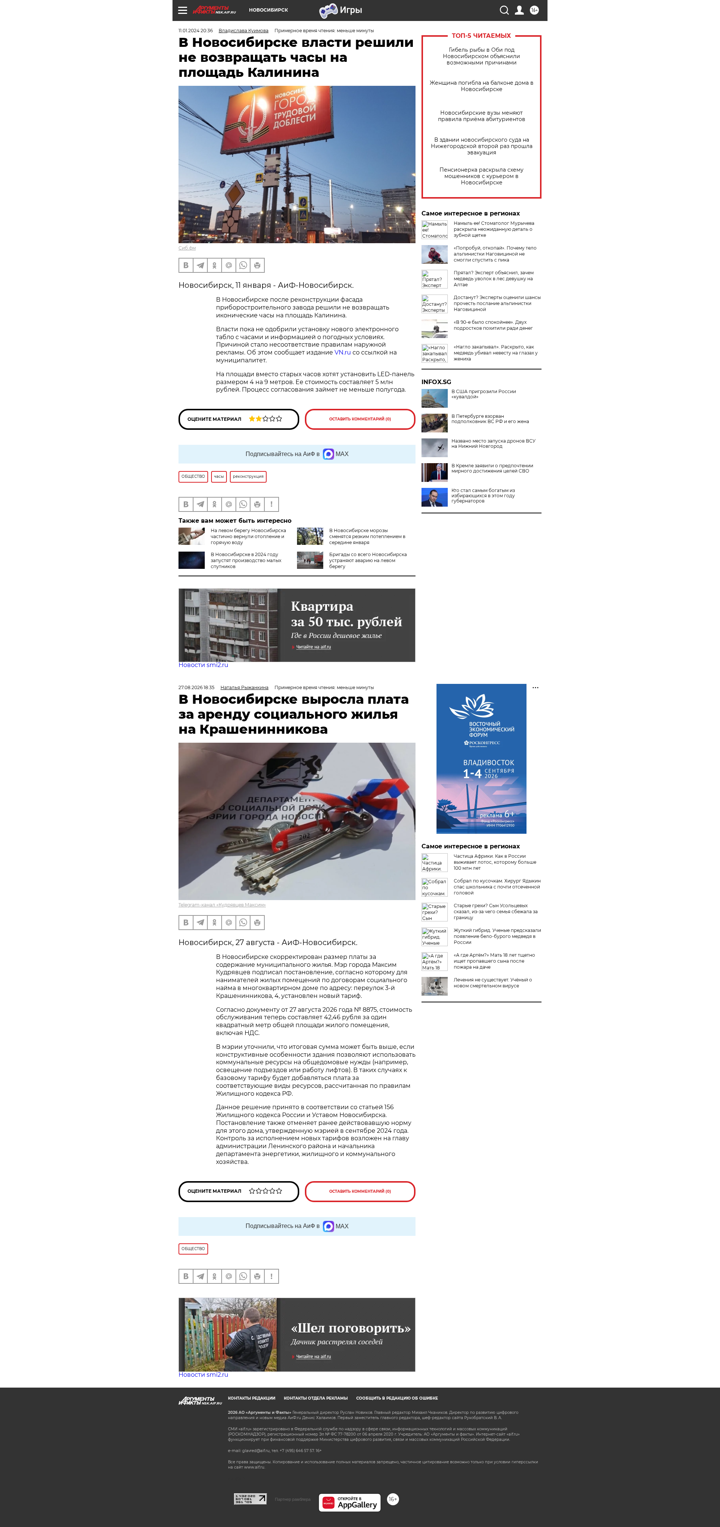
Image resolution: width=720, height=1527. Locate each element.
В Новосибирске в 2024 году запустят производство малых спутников (246, 560)
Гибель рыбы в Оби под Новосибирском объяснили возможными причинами (481, 56)
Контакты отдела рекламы (316, 1398)
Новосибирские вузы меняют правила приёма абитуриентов (481, 116)
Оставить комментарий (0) (360, 419)
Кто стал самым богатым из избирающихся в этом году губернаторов (483, 496)
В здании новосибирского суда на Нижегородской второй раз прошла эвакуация (481, 146)
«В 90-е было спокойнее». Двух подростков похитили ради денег (493, 325)
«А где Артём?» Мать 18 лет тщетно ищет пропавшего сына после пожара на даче (494, 961)
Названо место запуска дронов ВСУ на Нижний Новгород (494, 443)
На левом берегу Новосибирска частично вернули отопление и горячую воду (248, 536)
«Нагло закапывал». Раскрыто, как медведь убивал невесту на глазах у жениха (496, 353)
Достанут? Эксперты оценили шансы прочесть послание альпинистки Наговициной (497, 303)
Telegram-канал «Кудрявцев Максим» (222, 905)
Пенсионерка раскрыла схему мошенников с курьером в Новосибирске (482, 176)
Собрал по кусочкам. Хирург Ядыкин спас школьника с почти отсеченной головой (497, 887)
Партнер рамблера (292, 1499)
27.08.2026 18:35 (196, 687)
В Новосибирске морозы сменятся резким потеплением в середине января (367, 536)
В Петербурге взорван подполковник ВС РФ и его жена (490, 419)
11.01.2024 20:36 (195, 30)
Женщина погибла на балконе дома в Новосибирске (482, 86)
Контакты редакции (251, 1398)
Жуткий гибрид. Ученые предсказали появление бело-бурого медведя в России (497, 936)
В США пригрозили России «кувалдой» (484, 394)
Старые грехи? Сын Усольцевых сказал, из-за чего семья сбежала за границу (496, 911)
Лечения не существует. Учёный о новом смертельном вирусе (493, 983)
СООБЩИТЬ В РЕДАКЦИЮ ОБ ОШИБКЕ (397, 1398)
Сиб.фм (187, 248)
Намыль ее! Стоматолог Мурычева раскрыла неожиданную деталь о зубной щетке (494, 229)
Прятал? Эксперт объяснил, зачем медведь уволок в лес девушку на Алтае (494, 278)
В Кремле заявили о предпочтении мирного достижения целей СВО (492, 468)
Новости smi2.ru (203, 665)
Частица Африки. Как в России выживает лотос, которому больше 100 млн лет (495, 862)
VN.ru (342, 352)
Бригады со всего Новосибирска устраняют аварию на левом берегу (368, 560)
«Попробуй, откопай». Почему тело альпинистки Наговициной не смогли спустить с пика (495, 254)
